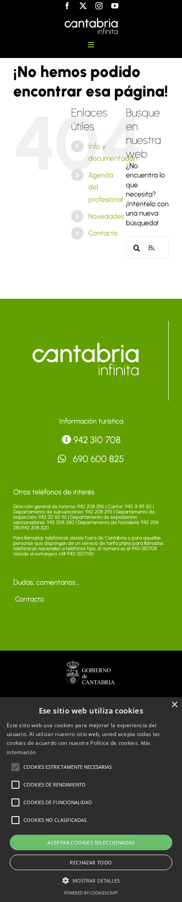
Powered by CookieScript (91, 893)
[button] (15, 767)
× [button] (174, 705)
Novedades (106, 216)
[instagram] (98, 5)
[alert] (91, 799)
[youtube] (114, 5)
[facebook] (67, 5)
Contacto (103, 233)
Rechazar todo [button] (91, 862)
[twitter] (83, 5)
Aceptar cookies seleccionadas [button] (91, 842)
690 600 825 (97, 458)
